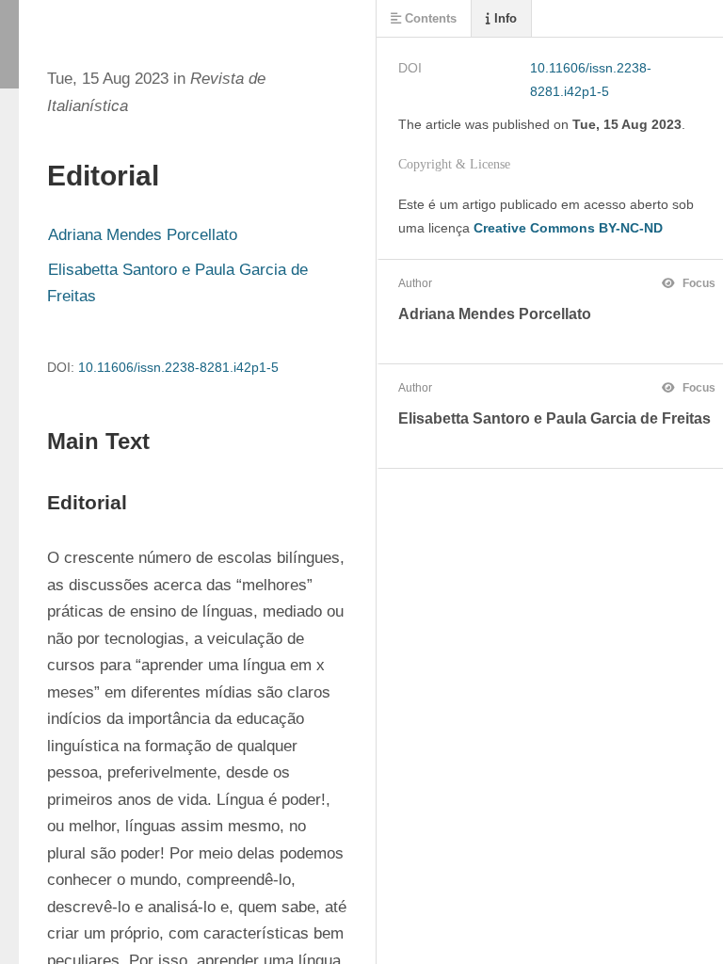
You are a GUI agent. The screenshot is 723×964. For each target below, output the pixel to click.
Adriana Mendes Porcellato (142, 235)
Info (503, 18)
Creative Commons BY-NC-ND (568, 227)
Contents (429, 18)
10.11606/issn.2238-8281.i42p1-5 (178, 367)
